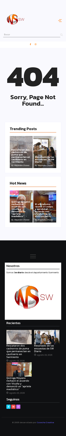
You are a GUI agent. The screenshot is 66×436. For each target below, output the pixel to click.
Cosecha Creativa (45, 422)
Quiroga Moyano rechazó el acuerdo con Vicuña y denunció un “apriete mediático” (20, 208)
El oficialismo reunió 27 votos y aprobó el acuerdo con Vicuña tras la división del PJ (44, 210)
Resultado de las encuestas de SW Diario (44, 159)
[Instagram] (35, 44)
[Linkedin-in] (13, 407)
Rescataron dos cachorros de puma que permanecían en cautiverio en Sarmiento (20, 155)
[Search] (61, 34)
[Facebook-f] (30, 44)
